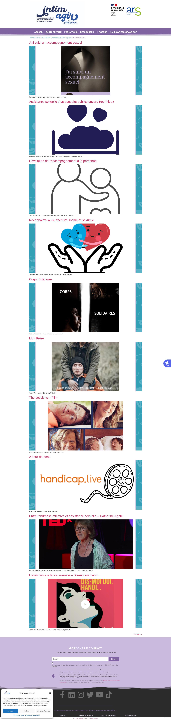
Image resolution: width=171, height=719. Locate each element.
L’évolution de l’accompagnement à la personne (63, 161)
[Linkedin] (71, 694)
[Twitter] (90, 694)
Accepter (11, 711)
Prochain (138, 634)
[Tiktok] (108, 694)
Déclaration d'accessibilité (85, 715)
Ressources (87, 32)
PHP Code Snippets (78, 718)
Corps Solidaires (40, 279)
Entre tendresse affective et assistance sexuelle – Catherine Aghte (76, 516)
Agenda (103, 32)
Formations (70, 32)
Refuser (27, 711)
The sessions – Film (43, 397)
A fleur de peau (40, 457)
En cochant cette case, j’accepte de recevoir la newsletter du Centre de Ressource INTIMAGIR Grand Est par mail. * (85, 665)
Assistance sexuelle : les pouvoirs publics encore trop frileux (71, 101)
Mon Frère (36, 338)
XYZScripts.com (94, 718)
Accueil (38, 32)
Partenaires (63, 715)
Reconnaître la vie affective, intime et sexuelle (61, 220)
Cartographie (54, 32)
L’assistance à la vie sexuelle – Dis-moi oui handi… (65, 575)
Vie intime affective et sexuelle (54, 37)
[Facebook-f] (62, 694)
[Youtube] (99, 694)
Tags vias (68, 37)
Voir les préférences (43, 711)
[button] (50, 693)
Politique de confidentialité (32, 715)
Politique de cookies (18, 715)
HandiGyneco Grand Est (123, 32)
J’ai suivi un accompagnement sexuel (55, 42)
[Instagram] (80, 694)
